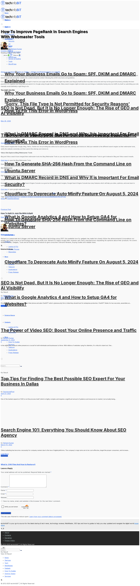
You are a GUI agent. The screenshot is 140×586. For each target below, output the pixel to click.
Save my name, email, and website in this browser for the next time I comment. (31, 501)
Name (3, 490)
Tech (6, 563)
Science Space (10, 574)
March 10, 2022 (6, 445)
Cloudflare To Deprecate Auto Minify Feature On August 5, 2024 (71, 261)
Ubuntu (47, 197)
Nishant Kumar (16, 49)
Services (8, 576)
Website (3, 497)
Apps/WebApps (10, 197)
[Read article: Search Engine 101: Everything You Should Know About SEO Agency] (70, 412)
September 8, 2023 (8, 143)
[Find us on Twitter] (2, 529)
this (54, 193)
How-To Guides (14, 342)
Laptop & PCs (13, 327)
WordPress (62, 197)
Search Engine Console (30, 197)
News (7, 558)
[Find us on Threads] (3, 529)
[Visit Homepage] (12, 5)
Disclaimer (8, 538)
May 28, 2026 (6, 121)
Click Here (4, 160)
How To (19, 197)
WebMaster (54, 197)
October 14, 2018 (7, 51)
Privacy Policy (10, 541)
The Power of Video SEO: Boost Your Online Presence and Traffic (69, 135)
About (7, 533)
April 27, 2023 (6, 394)
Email (3, 494)
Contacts (8, 535)
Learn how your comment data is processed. (45, 517)
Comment (5, 487)
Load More (5, 454)
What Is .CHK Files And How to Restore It (18, 464)
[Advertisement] (35, 204)
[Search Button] (21, 550)
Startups (8, 27)
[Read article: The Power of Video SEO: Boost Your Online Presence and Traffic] (70, 125)
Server (41, 197)
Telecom (11, 347)
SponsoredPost (8, 392)
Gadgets (7, 568)
